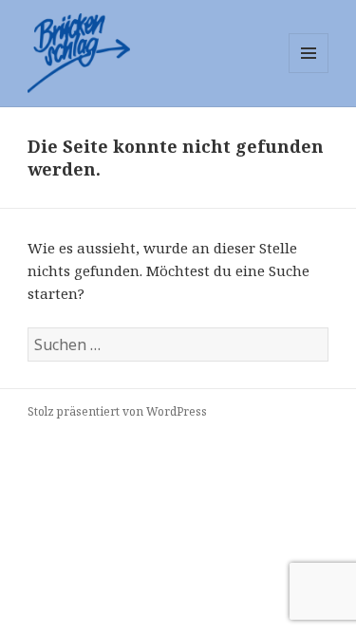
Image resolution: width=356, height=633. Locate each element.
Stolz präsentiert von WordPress (117, 411)
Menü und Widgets (309, 72)
